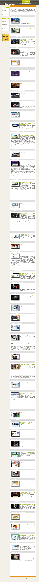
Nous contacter (31, 578)
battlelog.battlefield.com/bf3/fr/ (18, 90)
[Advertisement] (23, 569)
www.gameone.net (16, 439)
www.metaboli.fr (15, 313)
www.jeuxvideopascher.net (17, 323)
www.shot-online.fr (16, 449)
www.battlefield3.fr (16, 100)
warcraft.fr (14, 80)
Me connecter (4, 0)
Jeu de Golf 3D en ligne (31, 452)
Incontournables (4, 14)
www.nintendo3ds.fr (16, 231)
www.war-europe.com (16, 489)
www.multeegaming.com (17, 110)
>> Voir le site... (22, 60)
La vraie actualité (29, 182)
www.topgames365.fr (16, 241)
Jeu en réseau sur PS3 (29, 295)
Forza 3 (30, 335)
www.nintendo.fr (15, 542)
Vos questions (4, 27)
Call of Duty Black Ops (31, 504)
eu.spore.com (15, 522)
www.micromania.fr (16, 459)
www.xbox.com (15, 179)
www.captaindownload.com (18, 131)
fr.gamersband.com (16, 200)
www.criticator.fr (15, 429)
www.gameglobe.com (16, 26)
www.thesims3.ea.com (16, 532)
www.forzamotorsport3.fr (17, 333)
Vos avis (3, 25)
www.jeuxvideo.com (16, 303)
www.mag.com (15, 293)
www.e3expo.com (15, 159)
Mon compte (4, 21)
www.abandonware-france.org (18, 512)
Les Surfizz (3, 28)
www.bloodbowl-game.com (17, 361)
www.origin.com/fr (15, 149)
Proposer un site (4, 24)
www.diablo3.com (15, 47)
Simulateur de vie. (31, 535)
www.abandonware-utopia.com (18, 352)
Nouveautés (4, 10)
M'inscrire (7, 0)
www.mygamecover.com (17, 270)
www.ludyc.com (15, 479)
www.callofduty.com (16, 501)
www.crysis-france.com (17, 210)
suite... (29, 23)
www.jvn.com (14, 409)
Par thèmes (4, 13)
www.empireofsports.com (17, 282)
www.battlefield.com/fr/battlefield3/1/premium (21, 36)
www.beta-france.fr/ (16, 251)
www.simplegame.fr (16, 58)
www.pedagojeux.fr (16, 380)
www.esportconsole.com (17, 419)
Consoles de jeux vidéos (30, 545)
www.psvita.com (15, 120)
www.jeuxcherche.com (16, 390)
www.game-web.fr (15, 469)
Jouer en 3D (29, 234)
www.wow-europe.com (16, 552)
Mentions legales (25, 578)
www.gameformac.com (16, 16)
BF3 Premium (23, 40)
